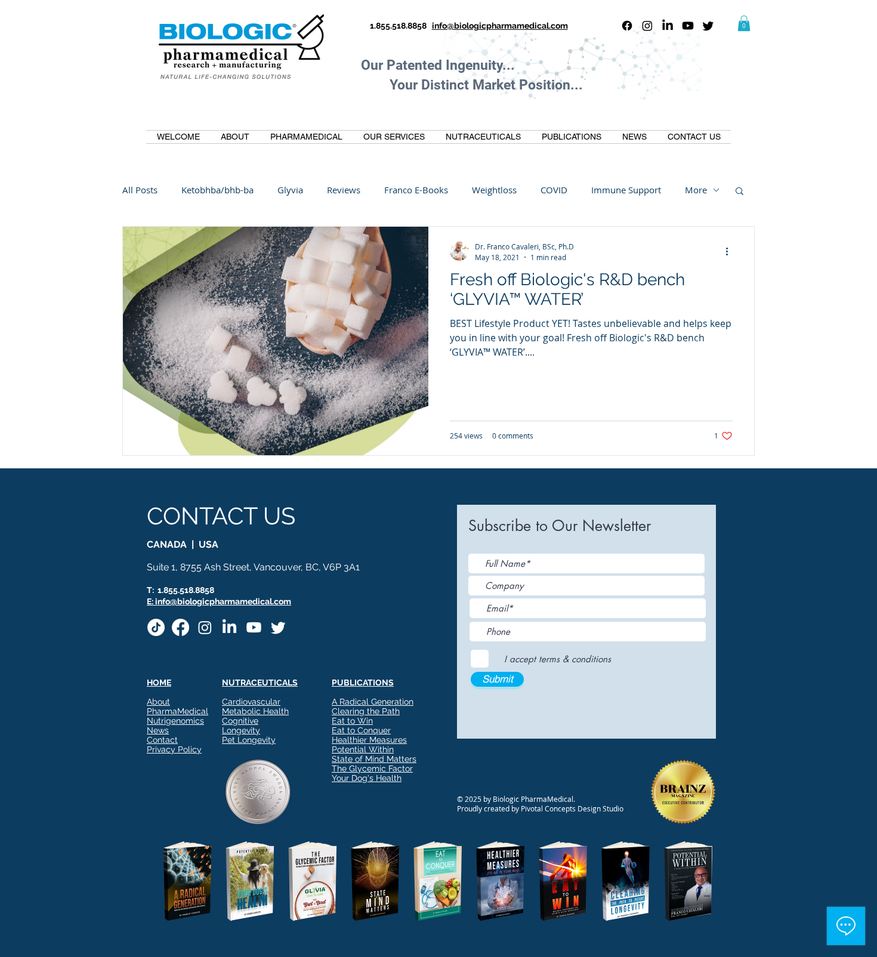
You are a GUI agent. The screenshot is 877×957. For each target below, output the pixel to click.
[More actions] (731, 251)
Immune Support (626, 190)
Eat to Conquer (361, 730)
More (696, 190)
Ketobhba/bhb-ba (217, 190)
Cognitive (240, 721)
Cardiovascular (251, 701)
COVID (554, 190)
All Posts (140, 190)
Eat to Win (352, 721)
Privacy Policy (174, 749)
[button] (744, 23)
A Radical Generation (372, 701)
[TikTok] (156, 627)
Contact (162, 740)
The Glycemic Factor (372, 768)
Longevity (241, 730)
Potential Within (363, 749)
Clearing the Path (366, 711)
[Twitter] (708, 25)
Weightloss (494, 190)
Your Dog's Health (367, 778)
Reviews (343, 190)
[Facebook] (627, 25)
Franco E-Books (416, 190)
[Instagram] (647, 25)
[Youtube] (687, 25)
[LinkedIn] (667, 25)
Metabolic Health (255, 711)
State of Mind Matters (374, 759)
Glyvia (290, 190)
